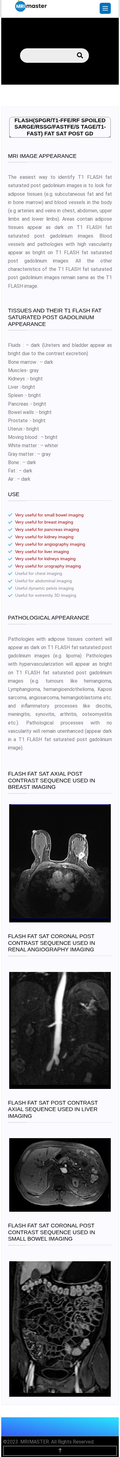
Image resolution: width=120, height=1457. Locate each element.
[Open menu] (105, 8)
